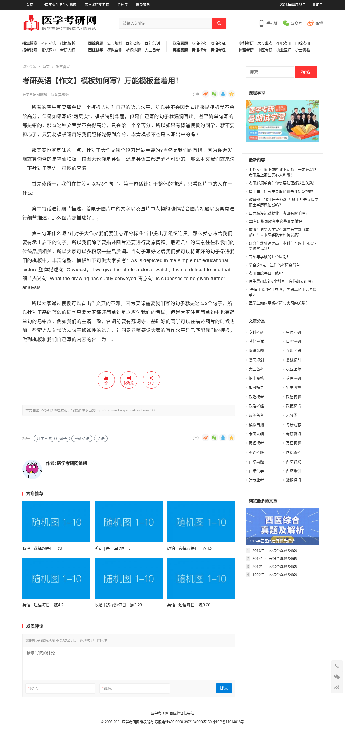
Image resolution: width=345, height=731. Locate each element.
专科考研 (246, 43)
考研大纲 (67, 50)
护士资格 (302, 50)
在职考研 (283, 43)
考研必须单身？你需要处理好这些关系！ (283, 183)
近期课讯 (293, 480)
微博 (319, 23)
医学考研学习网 (97, 5)
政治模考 (199, 43)
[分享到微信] (214, 94)
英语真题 (180, 50)
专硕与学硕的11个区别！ (269, 257)
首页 (29, 5)
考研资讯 (293, 434)
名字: (33, 688)
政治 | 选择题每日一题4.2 (189, 548)
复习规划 (114, 43)
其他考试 (256, 341)
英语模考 (199, 50)
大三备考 (152, 50)
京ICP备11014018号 (228, 722)
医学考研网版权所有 (138, 722)
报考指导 (29, 50)
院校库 (122, 5)
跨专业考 (264, 43)
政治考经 (218, 43)
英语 (101, 438)
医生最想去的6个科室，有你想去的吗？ (282, 281)
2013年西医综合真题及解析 (275, 550)
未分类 (291, 415)
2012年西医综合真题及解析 (275, 566)
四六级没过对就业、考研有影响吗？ (279, 213)
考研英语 (81, 438)
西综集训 (152, 43)
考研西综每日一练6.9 (266, 273)
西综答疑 (133, 43)
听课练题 (133, 50)
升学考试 (44, 438)
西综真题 (95, 43)
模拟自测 (114, 50)
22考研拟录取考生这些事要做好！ (277, 221)
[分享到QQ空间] (231, 94)
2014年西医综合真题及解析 (275, 558)
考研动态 (48, 43)
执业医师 (283, 50)
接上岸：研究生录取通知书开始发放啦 (281, 191)
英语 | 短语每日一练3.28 (188, 605)
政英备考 (63, 67)
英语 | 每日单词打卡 (112, 548)
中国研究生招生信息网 (59, 5)
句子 (63, 438)
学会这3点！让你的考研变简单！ (276, 265)
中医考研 (264, 50)
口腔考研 (302, 43)
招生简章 (29, 43)
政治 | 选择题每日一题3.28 (118, 605)
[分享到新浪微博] (205, 94)
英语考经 (218, 50)
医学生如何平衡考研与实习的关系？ (279, 303)
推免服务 (143, 5)
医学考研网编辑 (34, 94)
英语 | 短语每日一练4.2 (42, 605)
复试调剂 (48, 50)
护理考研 (246, 50)
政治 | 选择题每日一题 (42, 548)
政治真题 (180, 43)
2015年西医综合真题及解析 (271, 541)
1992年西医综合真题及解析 (275, 574)
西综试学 (95, 50)
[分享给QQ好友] (223, 94)
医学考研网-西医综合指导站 (172, 713)
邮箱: (107, 688)
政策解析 (67, 43)
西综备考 (293, 452)
